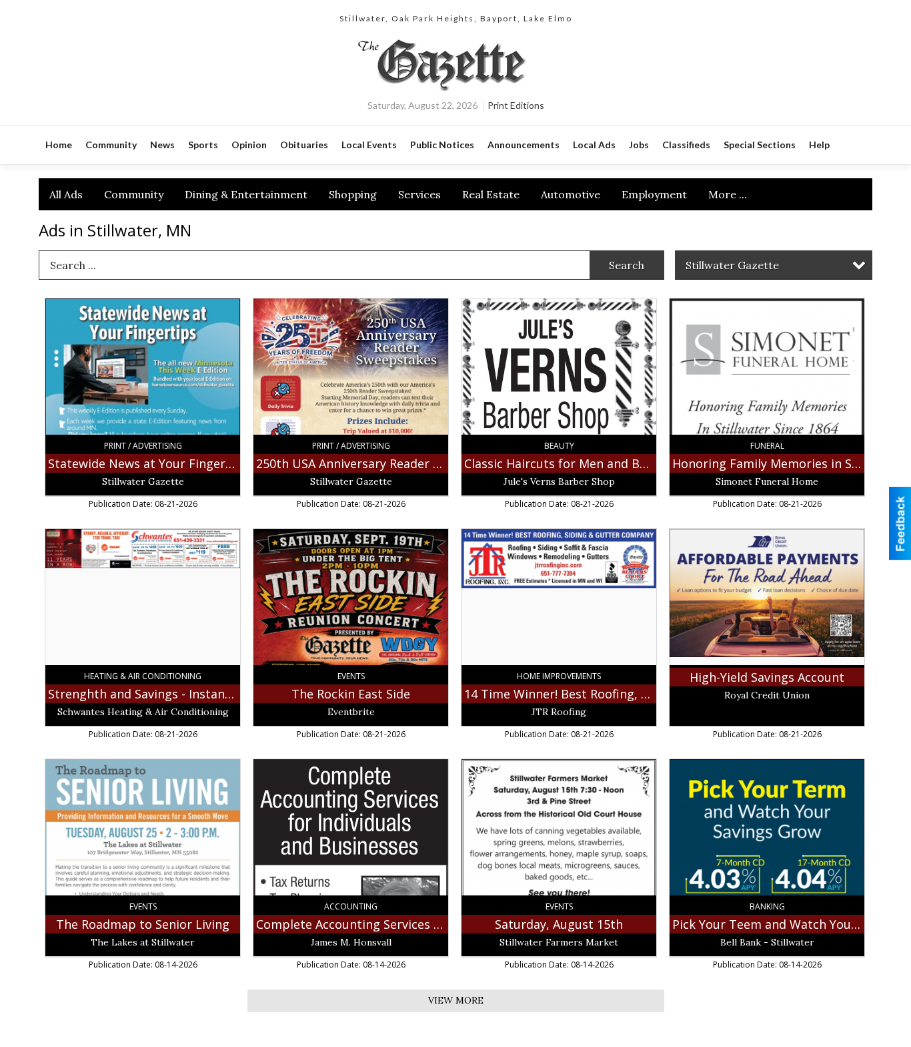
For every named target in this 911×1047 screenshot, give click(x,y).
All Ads (66, 194)
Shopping (353, 194)
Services (419, 194)
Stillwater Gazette (732, 265)
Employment (654, 194)
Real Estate (491, 194)
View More (456, 1000)
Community (133, 194)
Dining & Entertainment (246, 194)
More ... (727, 194)
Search (626, 265)
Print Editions (516, 105)
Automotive (570, 194)
